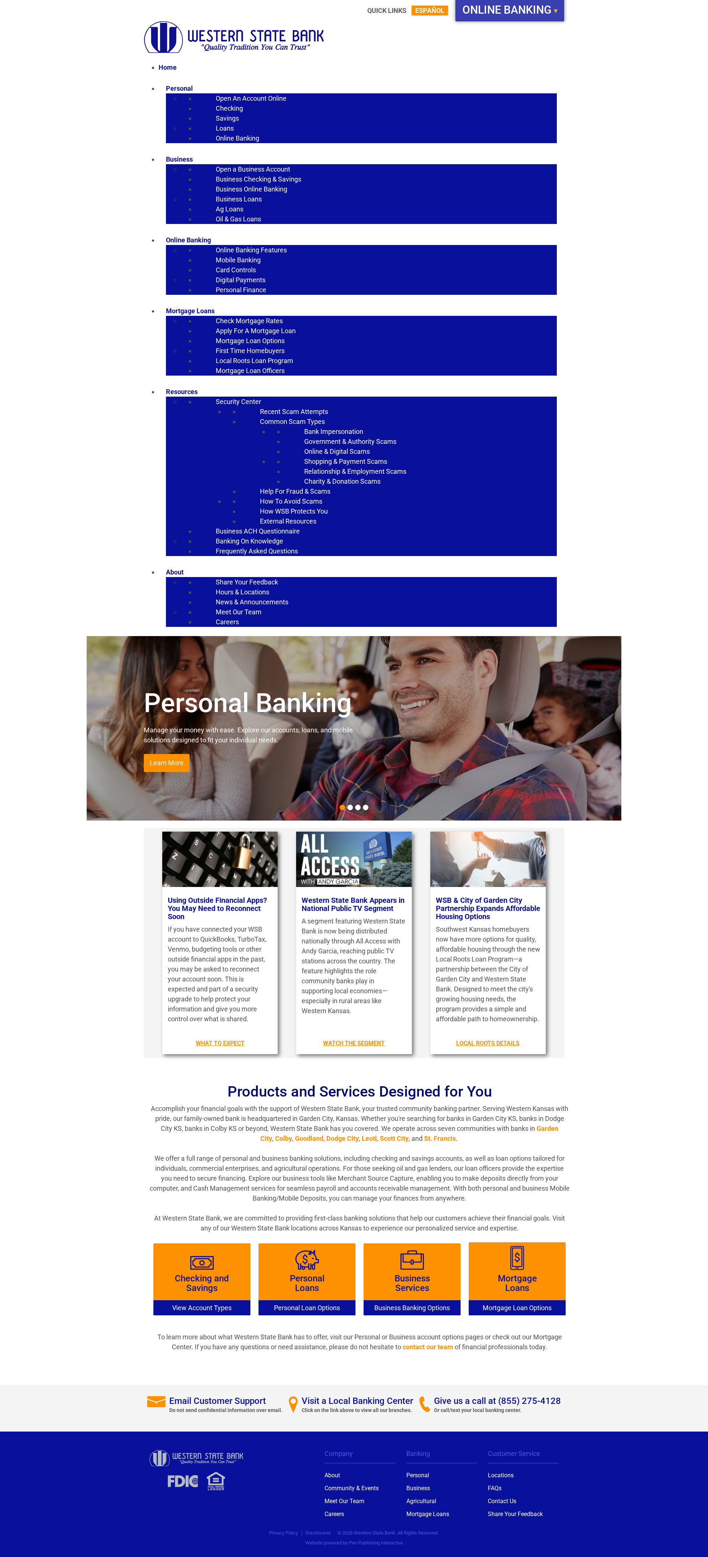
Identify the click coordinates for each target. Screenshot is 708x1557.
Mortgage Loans (427, 1514)
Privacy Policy (283, 1533)
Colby (283, 1138)
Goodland (309, 1138)
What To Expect (220, 1043)
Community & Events (351, 1488)
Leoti (369, 1138)
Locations (501, 1475)
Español (429, 10)
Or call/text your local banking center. (477, 1410)
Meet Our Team (344, 1501)
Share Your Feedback (515, 1514)
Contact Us (502, 1501)
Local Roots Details (488, 1043)
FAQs (495, 1488)
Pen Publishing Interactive (376, 1543)
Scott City (394, 1138)
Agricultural (421, 1501)
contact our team (428, 1347)
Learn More (167, 763)
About (332, 1475)
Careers (334, 1514)
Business (418, 1488)
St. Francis (440, 1138)
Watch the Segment (354, 1043)
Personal (417, 1475)
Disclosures (318, 1533)
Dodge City (342, 1138)
